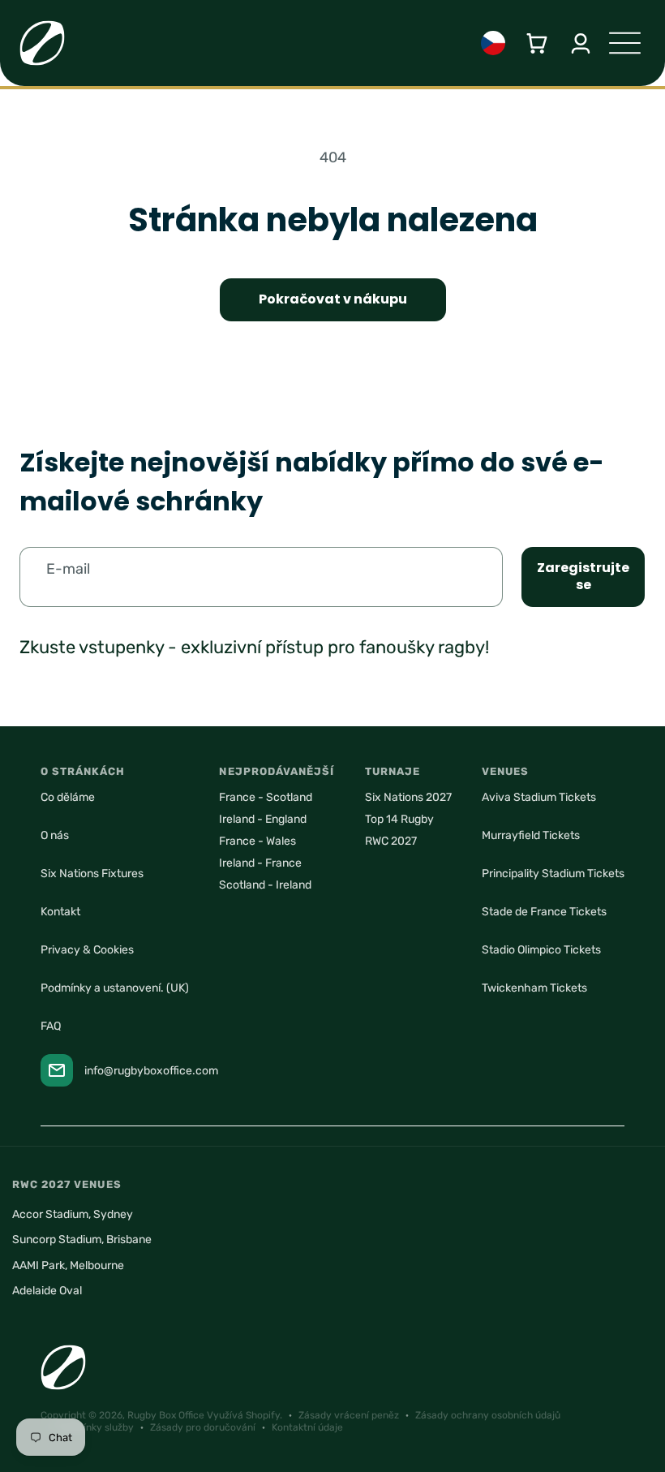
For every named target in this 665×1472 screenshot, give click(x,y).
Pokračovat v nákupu (333, 299)
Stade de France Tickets (544, 912)
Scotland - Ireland (265, 885)
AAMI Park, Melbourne (68, 1265)
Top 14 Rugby (399, 819)
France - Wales (257, 841)
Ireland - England (263, 819)
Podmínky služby (95, 1427)
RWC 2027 (391, 841)
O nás (55, 835)
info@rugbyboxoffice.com (151, 1071)
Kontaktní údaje (307, 1427)
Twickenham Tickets (534, 988)
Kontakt (60, 912)
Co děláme (68, 797)
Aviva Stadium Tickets (539, 797)
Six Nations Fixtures (92, 873)
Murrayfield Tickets (531, 835)
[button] (537, 43)
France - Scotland (265, 797)
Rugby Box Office (165, 1415)
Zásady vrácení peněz (348, 1415)
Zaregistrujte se (583, 576)
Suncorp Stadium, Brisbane (82, 1239)
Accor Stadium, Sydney (72, 1214)
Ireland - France (260, 863)
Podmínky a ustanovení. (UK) (115, 988)
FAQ (51, 1026)
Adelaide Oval (47, 1291)
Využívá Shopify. (244, 1415)
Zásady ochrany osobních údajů (487, 1415)
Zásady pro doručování (202, 1427)
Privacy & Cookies (87, 950)
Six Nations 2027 (408, 797)
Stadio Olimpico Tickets (541, 950)
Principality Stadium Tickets (553, 873)
